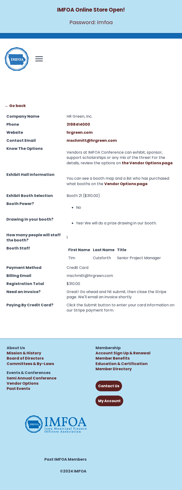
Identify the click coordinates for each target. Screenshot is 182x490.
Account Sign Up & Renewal (123, 353)
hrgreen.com (80, 132)
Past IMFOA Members (65, 459)
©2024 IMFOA (73, 471)
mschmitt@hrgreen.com (92, 140)
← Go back (15, 105)
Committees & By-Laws (30, 363)
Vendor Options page (125, 184)
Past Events (18, 388)
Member (104, 369)
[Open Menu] (39, 59)
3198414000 (78, 124)
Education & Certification (122, 363)
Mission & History (24, 353)
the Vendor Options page (147, 163)
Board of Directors (25, 358)
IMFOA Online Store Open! (91, 9)
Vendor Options (22, 383)
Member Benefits (113, 358)
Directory (122, 369)
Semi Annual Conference (31, 378)
